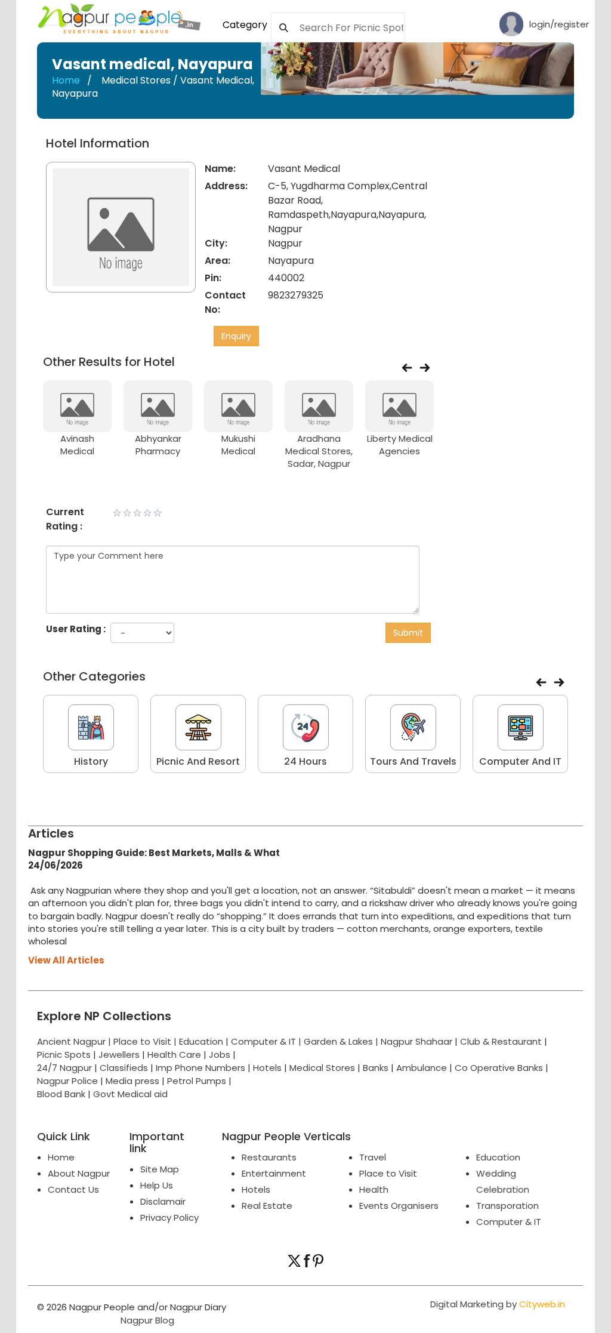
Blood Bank (61, 1094)
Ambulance (421, 1067)
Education (202, 1041)
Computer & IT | (267, 1041)
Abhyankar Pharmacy (158, 444)
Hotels (267, 1067)
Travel (372, 1157)
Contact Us (73, 1189)
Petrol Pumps (196, 1081)
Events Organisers (399, 1205)
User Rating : (76, 629)
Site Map (159, 1169)
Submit (408, 633)
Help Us (156, 1185)
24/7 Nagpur (64, 1067)
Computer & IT (508, 1221)
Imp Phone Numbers (200, 1067)
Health (373, 1189)
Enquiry (236, 336)
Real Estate (267, 1205)
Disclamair (163, 1201)
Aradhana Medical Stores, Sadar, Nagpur (319, 451)
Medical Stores (322, 1067)
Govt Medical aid (130, 1094)
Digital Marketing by (497, 1304)
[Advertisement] (530, 211)
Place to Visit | (146, 1041)
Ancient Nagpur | (75, 1041)
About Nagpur (79, 1173)
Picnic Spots (64, 1054)
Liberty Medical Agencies (400, 444)
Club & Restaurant (501, 1041)
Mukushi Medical (238, 444)
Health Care (174, 1054)
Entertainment (274, 1173)
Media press (132, 1081)
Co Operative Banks (499, 1067)
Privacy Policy (169, 1217)
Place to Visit (388, 1173)
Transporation (507, 1205)
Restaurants (269, 1157)
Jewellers (119, 1054)
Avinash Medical (77, 444)
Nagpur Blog (146, 1320)
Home (66, 80)
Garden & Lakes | (342, 1041)
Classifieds (124, 1067)
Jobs (219, 1054)
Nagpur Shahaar (416, 1041)
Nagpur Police (67, 1081)
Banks (375, 1067)
